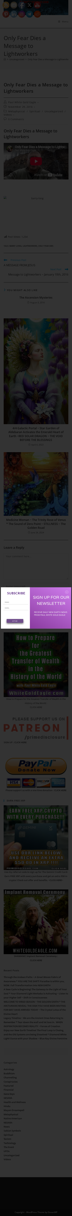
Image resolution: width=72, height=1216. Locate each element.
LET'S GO (14, 621)
